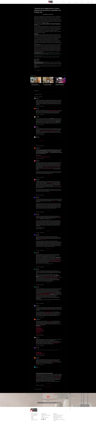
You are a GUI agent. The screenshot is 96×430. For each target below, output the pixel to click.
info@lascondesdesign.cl (45, 417)
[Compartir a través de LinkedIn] (38, 70)
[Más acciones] (61, 98)
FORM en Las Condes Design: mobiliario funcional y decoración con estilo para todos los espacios (35, 84)
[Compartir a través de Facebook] (34, 70)
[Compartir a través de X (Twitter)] (36, 70)
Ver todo (65, 75)
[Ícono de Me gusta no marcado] (36, 106)
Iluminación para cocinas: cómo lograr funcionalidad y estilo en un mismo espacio (48, 84)
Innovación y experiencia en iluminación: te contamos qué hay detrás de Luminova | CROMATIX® (60, 84)
